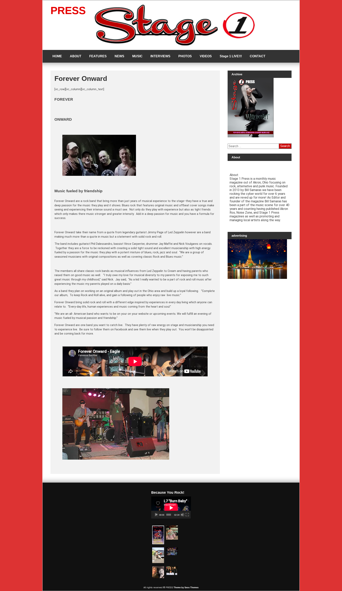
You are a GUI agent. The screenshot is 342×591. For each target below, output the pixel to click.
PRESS (68, 10)
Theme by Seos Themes (186, 587)
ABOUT (75, 56)
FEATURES (98, 56)
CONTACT (257, 56)
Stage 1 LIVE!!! (231, 56)
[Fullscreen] (187, 515)
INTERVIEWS (160, 56)
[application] (171, 507)
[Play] (156, 515)
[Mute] (182, 515)
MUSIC (137, 56)
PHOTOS (185, 56)
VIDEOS (206, 56)
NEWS (119, 56)
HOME (57, 56)
